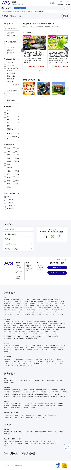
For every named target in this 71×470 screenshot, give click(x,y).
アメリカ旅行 (61, 310)
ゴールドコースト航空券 (35, 336)
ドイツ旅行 (39, 305)
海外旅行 (8, 292)
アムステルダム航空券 (53, 334)
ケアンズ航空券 (25, 336)
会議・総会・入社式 (52, 441)
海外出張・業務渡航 (9, 441)
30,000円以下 (10, 205)
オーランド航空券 (35, 329)
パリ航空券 (37, 332)
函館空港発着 (39, 390)
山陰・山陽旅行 (59, 380)
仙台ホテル (27, 403)
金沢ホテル (60, 403)
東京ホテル (6, 403)
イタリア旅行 (47, 303)
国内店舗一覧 (28, 453)
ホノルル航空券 (7, 327)
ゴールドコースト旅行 (17, 310)
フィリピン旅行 (32, 301)
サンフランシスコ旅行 (27, 312)
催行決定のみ (10, 33)
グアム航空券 (29, 327)
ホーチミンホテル (30, 347)
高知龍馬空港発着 (39, 394)
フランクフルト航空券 (9, 334)
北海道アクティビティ (43, 415)
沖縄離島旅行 (13, 380)
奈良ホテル (34, 405)
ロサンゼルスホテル (19, 349)
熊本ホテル (13, 407)
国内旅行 (8, 373)
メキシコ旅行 (25, 314)
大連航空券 (55, 321)
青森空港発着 (46, 390)
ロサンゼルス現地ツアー (35, 363)
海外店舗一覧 (11, 453)
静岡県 (9, 164)
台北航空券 (29, 321)
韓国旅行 (34, 299)
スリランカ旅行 (31, 303)
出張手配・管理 (18, 441)
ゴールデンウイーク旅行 (16, 431)
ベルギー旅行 (62, 305)
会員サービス (61, 4)
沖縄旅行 (6, 380)
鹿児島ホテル (27, 407)
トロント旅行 (17, 314)
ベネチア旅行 (7, 305)
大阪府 (17, 151)
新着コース (10, 63)
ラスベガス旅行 (17, 312)
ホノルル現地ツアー (8, 359)
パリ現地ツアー (18, 365)
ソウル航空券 (7, 321)
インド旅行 (24, 303)
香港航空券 (36, 321)
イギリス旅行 (32, 305)
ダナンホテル (46, 347)
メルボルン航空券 (8, 338)
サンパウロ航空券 (8, 332)
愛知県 (17, 158)
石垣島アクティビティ (20, 415)
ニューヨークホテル (9, 349)
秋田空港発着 (54, 390)
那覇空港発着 (46, 396)
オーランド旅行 (47, 312)
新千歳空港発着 (23, 390)
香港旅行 (45, 299)
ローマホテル (53, 349)
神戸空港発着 (63, 392)
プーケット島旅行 (23, 301)
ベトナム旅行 (54, 301)
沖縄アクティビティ (8, 415)
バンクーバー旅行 (8, 314)
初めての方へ (40, 265)
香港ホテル (52, 345)
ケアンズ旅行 (7, 310)
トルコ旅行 (38, 314)
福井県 (17, 184)
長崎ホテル (6, 407)
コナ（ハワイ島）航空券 (18, 327)
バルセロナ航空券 (33, 334)
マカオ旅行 (50, 299)
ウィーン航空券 (7, 336)
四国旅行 (6, 382)
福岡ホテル (60, 405)
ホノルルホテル (7, 345)
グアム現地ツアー (29, 359)
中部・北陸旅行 (45, 380)
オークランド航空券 (18, 338)
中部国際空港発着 (16, 392)
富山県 (17, 171)
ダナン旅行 (61, 301)
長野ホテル (53, 403)
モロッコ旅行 (60, 314)
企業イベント (43, 441)
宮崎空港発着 (30, 396)
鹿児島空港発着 (38, 396)
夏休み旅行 (26, 431)
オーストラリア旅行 (46, 307)
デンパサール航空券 (29, 325)
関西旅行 (52, 380)
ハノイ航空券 (61, 323)
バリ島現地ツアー (39, 359)
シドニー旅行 (56, 307)
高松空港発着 (22, 394)
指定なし (9, 197)
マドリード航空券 (42, 334)
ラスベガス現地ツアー (47, 363)
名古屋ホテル (7, 405)
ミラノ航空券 (52, 332)
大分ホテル (20, 407)
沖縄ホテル (34, 407)
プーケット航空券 (17, 323)
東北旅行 (26, 380)
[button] (39, 70)
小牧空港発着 (24, 392)
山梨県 (17, 180)
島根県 (17, 155)
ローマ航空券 (45, 332)
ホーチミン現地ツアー (40, 361)
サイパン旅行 (20, 299)
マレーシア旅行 (16, 303)
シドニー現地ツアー (23, 363)
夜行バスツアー (11, 50)
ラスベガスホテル (30, 349)
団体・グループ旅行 (33, 441)
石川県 (17, 161)
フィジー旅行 (38, 310)
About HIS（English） (18, 275)
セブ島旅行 (40, 301)
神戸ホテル (27, 405)
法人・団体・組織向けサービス (12, 439)
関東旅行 (31, 380)
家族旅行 (44, 431)
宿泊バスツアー (11, 53)
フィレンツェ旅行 (16, 305)
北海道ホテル (14, 403)
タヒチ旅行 (45, 310)
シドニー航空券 (16, 336)
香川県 (9, 174)
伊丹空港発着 (55, 392)
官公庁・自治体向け (51, 443)
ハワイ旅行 (6, 299)
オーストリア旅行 (54, 305)
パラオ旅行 (27, 299)
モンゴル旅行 (40, 303)
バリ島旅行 (47, 301)
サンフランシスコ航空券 (49, 327)
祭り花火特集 (7, 434)
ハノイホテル (38, 347)
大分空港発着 (15, 396)
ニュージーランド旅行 (28, 310)
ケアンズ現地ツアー (61, 361)
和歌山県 (9, 168)
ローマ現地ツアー (27, 365)
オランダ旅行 (15, 307)
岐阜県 (9, 148)
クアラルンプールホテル (18, 347)
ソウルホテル (32, 345)
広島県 (9, 184)
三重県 (9, 171)
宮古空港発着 (62, 396)
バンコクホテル (8, 347)
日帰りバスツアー (12, 47)
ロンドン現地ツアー (8, 365)
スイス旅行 (45, 305)
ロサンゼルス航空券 (38, 327)
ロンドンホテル (45, 349)
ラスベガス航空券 (61, 327)
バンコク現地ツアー (49, 359)
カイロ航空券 (35, 338)
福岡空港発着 (47, 394)
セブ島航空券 (44, 323)
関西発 (21, 8)
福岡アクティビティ (29, 417)
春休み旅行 (6, 431)
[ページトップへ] (66, 259)
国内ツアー (7, 378)
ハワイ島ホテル (16, 345)
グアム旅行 (13, 299)
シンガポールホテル (61, 345)
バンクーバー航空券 (45, 329)
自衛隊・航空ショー (12, 76)
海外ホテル (7, 343)
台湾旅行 (39, 299)
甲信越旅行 (37, 380)
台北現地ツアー (7, 361)
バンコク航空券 (8, 323)
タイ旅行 (16, 301)
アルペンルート (11, 82)
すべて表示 (16, 85)
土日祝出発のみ (11, 100)
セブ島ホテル (54, 347)
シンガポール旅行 (8, 301)
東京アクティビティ (53, 415)
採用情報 (18, 279)
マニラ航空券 (36, 323)
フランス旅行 (24, 305)
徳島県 (17, 174)
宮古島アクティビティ (31, 415)
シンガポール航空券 (27, 323)
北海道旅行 (20, 380)
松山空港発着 (30, 394)
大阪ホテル (21, 405)
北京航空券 (49, 321)
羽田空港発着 (7, 390)
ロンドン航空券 (30, 332)
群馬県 (9, 187)
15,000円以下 (10, 202)
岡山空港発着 (15, 394)
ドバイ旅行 (31, 314)
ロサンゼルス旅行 (8, 312)
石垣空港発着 (54, 396)
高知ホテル (53, 405)
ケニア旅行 (52, 314)
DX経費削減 (20, 443)
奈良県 (9, 180)
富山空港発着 (40, 392)
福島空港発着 (7, 392)
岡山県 (9, 177)
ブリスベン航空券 (47, 336)
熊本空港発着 (22, 396)
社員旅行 (26, 441)
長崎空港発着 (7, 396)
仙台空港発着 (62, 390)
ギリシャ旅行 (38, 307)
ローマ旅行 (54, 303)
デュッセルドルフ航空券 (21, 334)
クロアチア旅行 (23, 307)
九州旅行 (12, 382)
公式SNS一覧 (40, 269)
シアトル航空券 (7, 329)
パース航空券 (55, 336)
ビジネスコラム (7, 445)
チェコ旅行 (30, 307)
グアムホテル (24, 345)
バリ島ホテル (61, 347)
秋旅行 (31, 431)
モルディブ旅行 (53, 310)
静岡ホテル (47, 403)
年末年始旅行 (38, 431)
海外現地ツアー (8, 357)
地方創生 (59, 443)
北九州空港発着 (55, 394)
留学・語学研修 (34, 443)
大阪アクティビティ (19, 417)
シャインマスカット (12, 73)
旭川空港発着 (31, 390)
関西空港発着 (47, 392)
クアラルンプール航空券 (17, 325)
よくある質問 (40, 267)
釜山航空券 (14, 321)
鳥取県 (9, 151)
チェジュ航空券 (22, 321)
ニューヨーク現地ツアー (59, 363)
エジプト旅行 (45, 314)
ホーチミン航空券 (53, 323)
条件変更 (65, 16)
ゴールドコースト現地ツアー (10, 363)
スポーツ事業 (42, 443)
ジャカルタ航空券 (39, 325)
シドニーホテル (61, 349)
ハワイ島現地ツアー (19, 359)
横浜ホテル (40, 403)
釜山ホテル (39, 345)
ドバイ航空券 (28, 338)
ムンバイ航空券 (56, 325)
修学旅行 (27, 443)
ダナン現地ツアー (51, 361)
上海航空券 (42, 321)
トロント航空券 (55, 329)
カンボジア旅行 (7, 303)
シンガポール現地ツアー (28, 361)
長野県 (9, 155)
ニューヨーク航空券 (17, 329)
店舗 (53, 3)
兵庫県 (17, 148)
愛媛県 (17, 177)
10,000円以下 (10, 200)
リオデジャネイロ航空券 (19, 332)
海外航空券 (7, 319)
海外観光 (55, 431)
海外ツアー (7, 297)
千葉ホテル (34, 403)
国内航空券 (7, 387)
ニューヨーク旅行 (38, 312)
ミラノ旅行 (61, 303)
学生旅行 (50, 431)
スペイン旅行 (7, 307)
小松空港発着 (32, 392)
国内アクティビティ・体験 (11, 413)
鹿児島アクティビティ (41, 417)
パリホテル (37, 349)
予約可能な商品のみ (12, 36)
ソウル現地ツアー (17, 361)
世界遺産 (61, 431)
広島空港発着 (7, 394)
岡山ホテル (40, 405)
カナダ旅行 (55, 312)
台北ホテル (45, 345)
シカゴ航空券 (27, 329)
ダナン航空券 (7, 325)
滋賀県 (9, 161)
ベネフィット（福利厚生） (10, 443)
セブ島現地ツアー (59, 359)
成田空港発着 (15, 390)
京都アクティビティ (8, 417)
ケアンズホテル (7, 351)
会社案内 (18, 265)
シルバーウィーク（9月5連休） (13, 69)
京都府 (9, 158)
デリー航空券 (48, 325)
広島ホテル (47, 405)
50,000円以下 (10, 208)
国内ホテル (7, 401)
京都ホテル (14, 405)
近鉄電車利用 (10, 79)
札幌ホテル (21, 403)
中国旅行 (57, 299)
